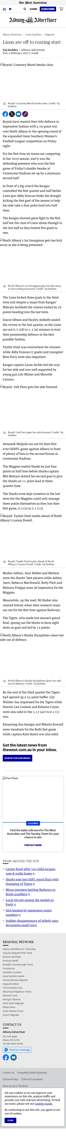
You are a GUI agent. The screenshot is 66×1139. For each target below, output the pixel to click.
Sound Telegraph (11, 1015)
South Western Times (13, 1011)
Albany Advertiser (12, 34)
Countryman (9, 968)
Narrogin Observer (12, 999)
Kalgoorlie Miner (11, 984)
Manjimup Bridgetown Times (17, 991)
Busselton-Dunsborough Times (18, 964)
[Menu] (4, 9)
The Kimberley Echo (12, 987)
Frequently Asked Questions (32, 1072)
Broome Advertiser (12, 956)
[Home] (10, 9)
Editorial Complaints (32, 1079)
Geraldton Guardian (12, 972)
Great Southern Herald (13, 976)
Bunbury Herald (10, 960)
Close (10, 1120)
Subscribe (48, 9)
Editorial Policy (11, 1079)
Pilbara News (9, 1007)
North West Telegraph (13, 1003)
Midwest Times (10, 995)
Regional (49, 34)
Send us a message (19, 1049)
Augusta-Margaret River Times (17, 953)
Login (33, 9)
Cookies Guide (43, 1103)
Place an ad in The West (15, 1085)
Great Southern (33, 34)
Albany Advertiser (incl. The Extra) (19, 949)
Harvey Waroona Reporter (15, 980)
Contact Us (8, 1072)
